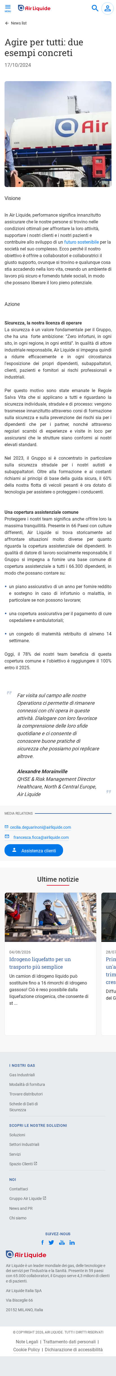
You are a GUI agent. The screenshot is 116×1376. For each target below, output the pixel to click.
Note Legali (27, 1342)
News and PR (21, 1208)
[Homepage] (26, 1254)
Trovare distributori (26, 1094)
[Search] (95, 8)
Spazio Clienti (21, 1164)
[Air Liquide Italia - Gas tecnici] (34, 7)
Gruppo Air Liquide (26, 1198)
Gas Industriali (22, 1075)
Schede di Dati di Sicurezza (23, 1107)
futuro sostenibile (81, 242)
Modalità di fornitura (27, 1084)
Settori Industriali (24, 1144)
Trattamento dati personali (69, 1342)
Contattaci (18, 1189)
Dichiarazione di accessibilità (74, 1350)
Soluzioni (17, 1135)
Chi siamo (17, 1218)
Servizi (15, 1154)
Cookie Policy (26, 1350)
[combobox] (95, 8)
